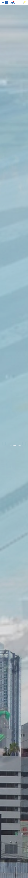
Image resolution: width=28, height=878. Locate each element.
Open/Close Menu (3, 2)
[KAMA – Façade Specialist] (14, 2)
